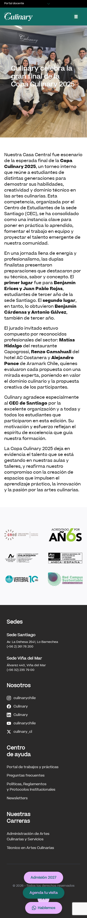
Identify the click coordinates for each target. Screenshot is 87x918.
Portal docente (14, 3)
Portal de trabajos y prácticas (32, 767)
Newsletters (17, 798)
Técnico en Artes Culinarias (30, 848)
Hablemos (46, 908)
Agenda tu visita (44, 892)
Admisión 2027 (43, 877)
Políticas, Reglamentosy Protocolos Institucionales (31, 787)
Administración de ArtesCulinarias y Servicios (28, 836)
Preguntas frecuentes (26, 775)
